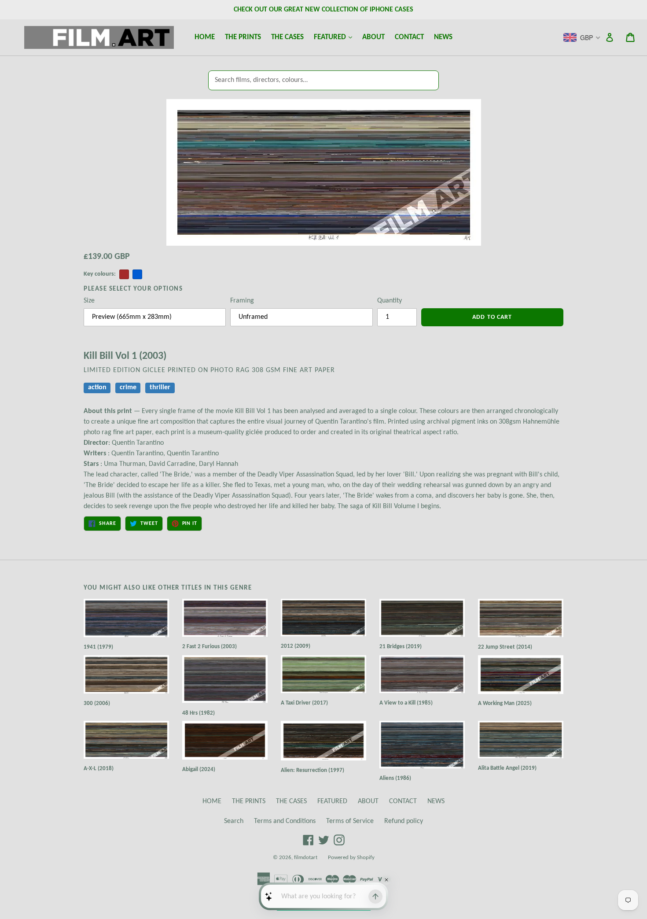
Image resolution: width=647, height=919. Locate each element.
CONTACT (409, 37)
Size (89, 300)
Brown (124, 274)
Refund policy (403, 821)
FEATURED (335, 37)
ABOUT (373, 37)
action (97, 387)
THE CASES (287, 37)
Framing (242, 300)
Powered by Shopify (351, 857)
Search (233, 821)
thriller (160, 387)
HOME (205, 37)
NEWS (443, 37)
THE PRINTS (243, 37)
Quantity (389, 300)
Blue (137, 274)
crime (128, 387)
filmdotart (305, 857)
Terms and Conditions (285, 821)
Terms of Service (350, 821)
